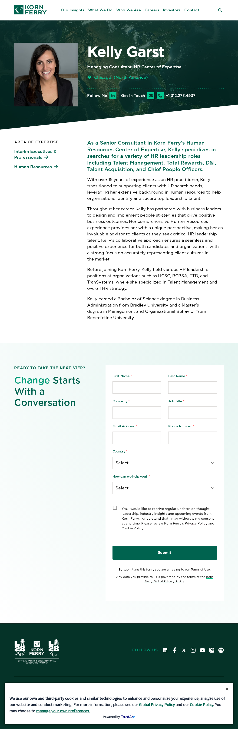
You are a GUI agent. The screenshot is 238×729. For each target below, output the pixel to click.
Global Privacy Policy (157, 704)
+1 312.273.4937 (180, 96)
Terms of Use (200, 569)
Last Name (177, 376)
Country (120, 451)
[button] (72, 10)
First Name (122, 376)
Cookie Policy (132, 528)
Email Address (124, 426)
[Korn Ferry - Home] (30, 10)
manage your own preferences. (63, 710)
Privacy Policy (196, 523)
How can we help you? (131, 476)
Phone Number (181, 426)
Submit (164, 552)
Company (121, 401)
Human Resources (33, 166)
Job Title (176, 401)
